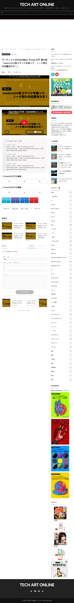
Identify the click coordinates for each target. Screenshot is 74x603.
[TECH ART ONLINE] (37, 4)
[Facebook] (15, 202)
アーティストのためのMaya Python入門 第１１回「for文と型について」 (42, 226)
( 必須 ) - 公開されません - (12, 262)
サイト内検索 (72, 13)
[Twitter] (6, 202)
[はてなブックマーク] (24, 202)
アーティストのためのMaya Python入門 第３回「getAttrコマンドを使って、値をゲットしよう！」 (42, 236)
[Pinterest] (33, 202)
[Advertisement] (37, 33)
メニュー (2, 13)
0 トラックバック (42, 245)
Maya (22, 208)
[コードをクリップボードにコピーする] (45, 141)
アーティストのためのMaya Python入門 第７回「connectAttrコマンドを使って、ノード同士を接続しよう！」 (18, 226)
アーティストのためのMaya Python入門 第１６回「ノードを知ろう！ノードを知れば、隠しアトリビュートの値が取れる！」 (18, 236)
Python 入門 (6, 54)
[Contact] (39, 591)
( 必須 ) (6, 256)
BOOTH (52, 390)
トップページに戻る (25, 310)
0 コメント (31, 245)
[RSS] (43, 591)
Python (26, 208)
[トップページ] (2, 49)
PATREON (53, 106)
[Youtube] (57, 74)
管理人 (3, 72)
